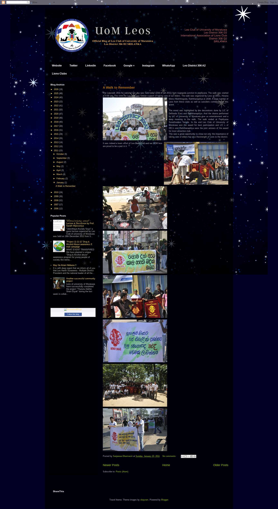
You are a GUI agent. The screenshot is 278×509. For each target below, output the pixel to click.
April (58, 170)
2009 (56, 196)
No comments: (169, 456)
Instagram (148, 65)
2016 (56, 130)
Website (57, 65)
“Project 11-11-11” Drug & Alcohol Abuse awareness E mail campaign (79, 244)
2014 (56, 138)
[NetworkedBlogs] (73, 309)
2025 (56, 93)
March (59, 174)
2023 (56, 101)
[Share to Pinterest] (194, 456)
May (58, 166)
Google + (129, 65)
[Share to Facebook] (191, 456)
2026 (56, 89)
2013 (56, 142)
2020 (56, 114)
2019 (56, 118)
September (61, 158)
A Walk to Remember (119, 87)
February (60, 178)
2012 (56, 146)
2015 (56, 134)
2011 (56, 150)
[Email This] (182, 456)
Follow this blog (73, 314)
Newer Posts (111, 465)
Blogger (164, 500)
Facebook (110, 65)
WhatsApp (168, 65)
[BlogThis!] (185, 456)
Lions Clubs (59, 73)
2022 (56, 105)
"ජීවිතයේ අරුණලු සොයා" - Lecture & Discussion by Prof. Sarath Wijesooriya (80, 223)
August (60, 162)
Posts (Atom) (122, 471)
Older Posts (220, 465)
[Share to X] (188, 456)
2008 (56, 200)
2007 (56, 204)
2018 (56, 122)
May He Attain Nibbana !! (64, 265)
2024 (56, 97)
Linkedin (90, 65)
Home (166, 465)
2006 (56, 208)
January (60, 182)
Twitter (74, 65)
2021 (56, 109)
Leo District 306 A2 (194, 65)
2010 (56, 192)
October (60, 154)
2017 (56, 126)
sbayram (144, 500)
